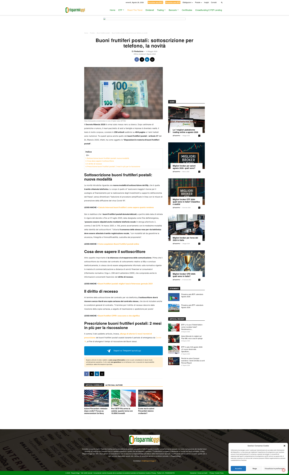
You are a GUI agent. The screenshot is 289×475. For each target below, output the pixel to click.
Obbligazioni (187, 2)
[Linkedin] (147, 59)
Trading (160, 9)
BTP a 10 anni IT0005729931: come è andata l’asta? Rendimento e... (192, 327)
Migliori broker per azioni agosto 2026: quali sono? (184, 166)
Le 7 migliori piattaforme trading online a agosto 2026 (185, 130)
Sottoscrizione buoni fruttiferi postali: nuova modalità (108, 158)
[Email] (152, 59)
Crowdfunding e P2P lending (208, 9)
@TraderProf (176, 135)
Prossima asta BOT (155, 2)
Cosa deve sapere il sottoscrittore (100, 161)
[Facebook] (136, 59)
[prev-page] (85, 417)
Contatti (214, 2)
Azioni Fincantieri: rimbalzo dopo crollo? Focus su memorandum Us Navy (95, 411)
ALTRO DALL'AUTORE (114, 385)
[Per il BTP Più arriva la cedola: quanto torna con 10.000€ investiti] (123, 398)
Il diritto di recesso (94, 164)
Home (112, 9)
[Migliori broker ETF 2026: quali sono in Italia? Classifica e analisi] (186, 191)
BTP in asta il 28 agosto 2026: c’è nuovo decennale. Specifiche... (192, 349)
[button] (284, 446)
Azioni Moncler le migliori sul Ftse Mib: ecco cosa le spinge (192, 337)
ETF (120, 9)
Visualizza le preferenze (274, 468)
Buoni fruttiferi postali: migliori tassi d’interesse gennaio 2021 (125, 284)
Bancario (173, 9)
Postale (197, 2)
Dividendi (150, 9)
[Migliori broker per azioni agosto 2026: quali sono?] (186, 155)
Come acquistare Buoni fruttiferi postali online (118, 244)
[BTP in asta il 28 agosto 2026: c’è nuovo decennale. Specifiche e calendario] (173, 350)
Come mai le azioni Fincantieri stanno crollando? (146, 411)
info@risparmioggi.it (148, 461)
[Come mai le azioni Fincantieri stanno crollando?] (150, 398)
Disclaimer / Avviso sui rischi (198, 473)
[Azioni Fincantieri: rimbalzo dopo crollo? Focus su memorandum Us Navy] (96, 398)
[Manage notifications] (284, 470)
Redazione (138, 51)
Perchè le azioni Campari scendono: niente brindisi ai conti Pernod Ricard (193, 360)
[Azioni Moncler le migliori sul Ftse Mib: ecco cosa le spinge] (173, 339)
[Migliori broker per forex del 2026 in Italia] (186, 227)
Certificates (187, 9)
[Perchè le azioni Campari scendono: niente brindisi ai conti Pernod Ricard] (173, 361)
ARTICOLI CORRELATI (94, 385)
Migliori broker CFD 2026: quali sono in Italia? (184, 275)
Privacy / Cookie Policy (217, 473)
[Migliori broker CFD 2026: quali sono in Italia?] (186, 263)
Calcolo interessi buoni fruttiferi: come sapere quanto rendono (126, 207)
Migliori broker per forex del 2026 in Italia (185, 238)
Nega (255, 468)
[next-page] (89, 417)
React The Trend (134, 9)
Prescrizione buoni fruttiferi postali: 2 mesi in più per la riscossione (113, 166)
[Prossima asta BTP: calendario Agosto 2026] (173, 308)
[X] (142, 59)
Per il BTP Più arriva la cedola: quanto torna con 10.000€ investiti (122, 411)
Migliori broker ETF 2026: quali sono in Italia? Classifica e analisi (186, 201)
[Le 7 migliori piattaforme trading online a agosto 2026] (186, 119)
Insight (206, 2)
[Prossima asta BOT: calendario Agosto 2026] (173, 297)
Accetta (238, 468)
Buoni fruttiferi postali (103, 33)
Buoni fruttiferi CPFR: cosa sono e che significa (119, 316)
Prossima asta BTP (173, 2)
